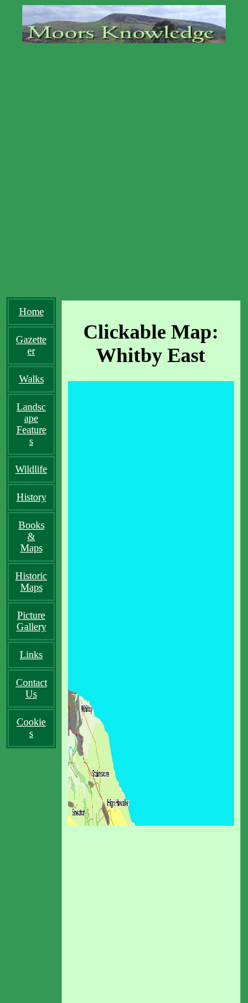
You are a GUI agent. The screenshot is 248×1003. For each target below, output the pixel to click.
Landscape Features (31, 424)
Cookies (31, 728)
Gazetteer (31, 345)
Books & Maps (31, 536)
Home (31, 311)
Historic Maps (31, 581)
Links (31, 654)
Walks (31, 379)
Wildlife (31, 469)
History (31, 497)
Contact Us (31, 688)
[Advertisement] (124, 167)
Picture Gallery (31, 621)
